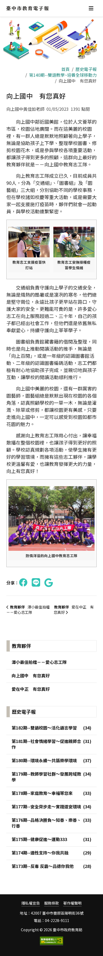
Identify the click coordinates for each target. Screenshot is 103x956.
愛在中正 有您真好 (74, 609)
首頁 (65, 69)
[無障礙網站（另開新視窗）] (51, 940)
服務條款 (51, 903)
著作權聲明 (72, 903)
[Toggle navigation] (91, 8)
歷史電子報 (86, 69)
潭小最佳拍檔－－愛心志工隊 (28, 609)
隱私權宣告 (30, 903)
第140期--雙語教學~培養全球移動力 (63, 75)
